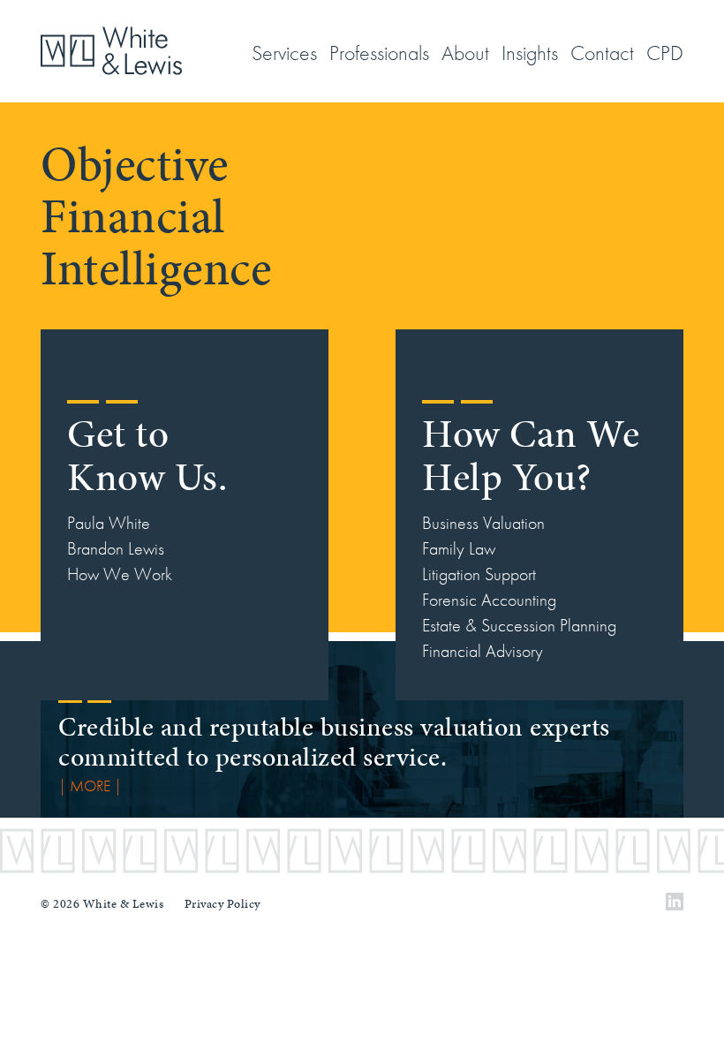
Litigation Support (479, 574)
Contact (602, 52)
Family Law (458, 548)
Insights (530, 52)
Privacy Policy (222, 903)
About (465, 52)
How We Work (119, 574)
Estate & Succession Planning (519, 625)
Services (284, 52)
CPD (664, 52)
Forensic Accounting (489, 599)
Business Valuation (483, 522)
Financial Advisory (482, 650)
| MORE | (90, 785)
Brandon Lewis (115, 548)
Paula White (108, 522)
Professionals (379, 52)
